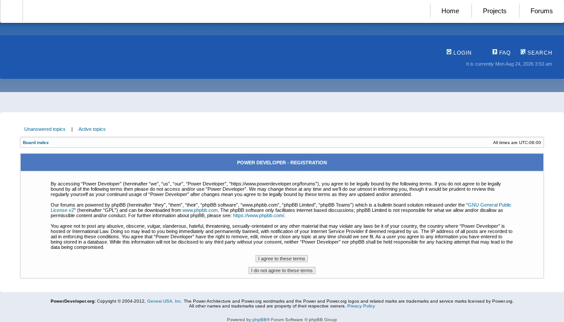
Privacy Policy (361, 305)
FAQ (504, 53)
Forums (542, 11)
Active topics (92, 129)
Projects (495, 11)
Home (450, 11)
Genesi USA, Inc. (164, 301)
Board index (36, 142)
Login (462, 53)
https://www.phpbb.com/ (258, 215)
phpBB (259, 319)
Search (539, 53)
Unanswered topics (45, 129)
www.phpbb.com (200, 210)
